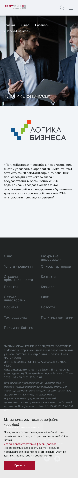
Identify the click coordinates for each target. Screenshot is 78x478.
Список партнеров (56, 266)
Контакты (48, 276)
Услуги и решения (18, 266)
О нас (25, 25)
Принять (19, 465)
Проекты (11, 286)
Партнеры (42, 25)
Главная (9, 25)
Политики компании (57, 317)
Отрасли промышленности (18, 278)
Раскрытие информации (51, 257)
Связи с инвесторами (15, 298)
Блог (45, 297)
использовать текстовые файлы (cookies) (31, 444)
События (11, 307)
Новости (48, 307)
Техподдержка (15, 317)
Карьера (47, 286)
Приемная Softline (18, 327)
